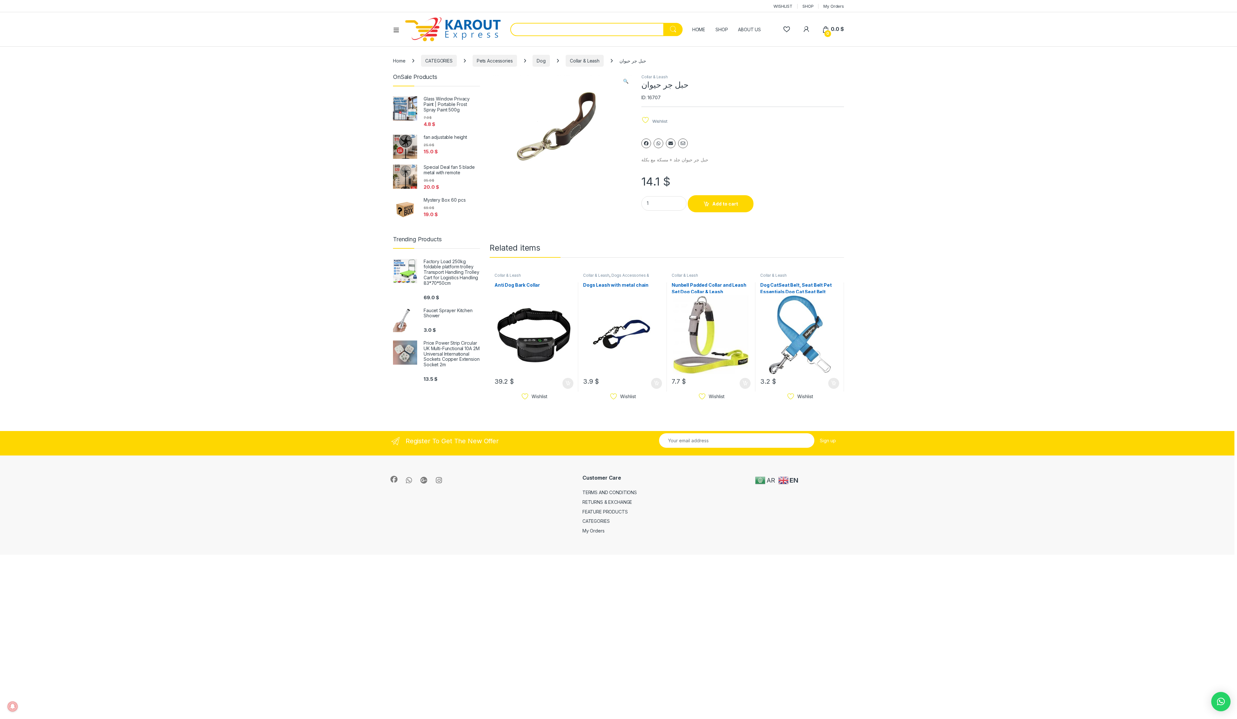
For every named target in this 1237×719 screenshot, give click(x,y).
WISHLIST (782, 6)
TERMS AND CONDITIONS (609, 492)
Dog (541, 60)
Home (399, 60)
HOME (698, 29)
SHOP (807, 6)
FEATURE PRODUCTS (605, 511)
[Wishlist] (786, 29)
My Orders (833, 6)
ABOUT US (749, 29)
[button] (625, 81)
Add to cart (725, 203)
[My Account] (806, 29)
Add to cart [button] (567, 383)
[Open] (398, 29)
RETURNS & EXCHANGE (607, 502)
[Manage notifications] (12, 706)
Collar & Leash (584, 60)
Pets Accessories (495, 60)
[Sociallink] (394, 479)
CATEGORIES (439, 60)
